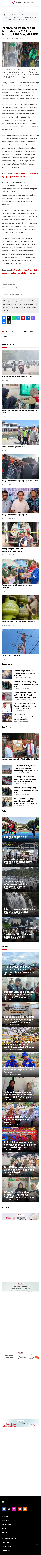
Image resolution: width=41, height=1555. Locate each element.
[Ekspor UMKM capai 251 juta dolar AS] (20, 1316)
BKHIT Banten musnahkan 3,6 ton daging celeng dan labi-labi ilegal (19, 1170)
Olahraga (6, 1550)
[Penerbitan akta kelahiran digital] (20, 1453)
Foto (4, 811)
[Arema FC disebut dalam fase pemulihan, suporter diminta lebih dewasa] (7, 707)
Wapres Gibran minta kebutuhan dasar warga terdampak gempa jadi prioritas (20, 479)
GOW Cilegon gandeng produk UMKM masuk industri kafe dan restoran (19, 1195)
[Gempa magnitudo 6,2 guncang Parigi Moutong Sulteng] (7, 674)
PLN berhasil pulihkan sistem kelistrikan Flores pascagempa (20, 654)
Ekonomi (17, 15)
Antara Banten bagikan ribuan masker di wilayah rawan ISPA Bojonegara (18, 1095)
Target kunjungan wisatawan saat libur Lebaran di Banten (16, 884)
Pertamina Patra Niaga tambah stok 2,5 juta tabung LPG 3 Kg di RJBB (19, 18)
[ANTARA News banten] (22, 3)
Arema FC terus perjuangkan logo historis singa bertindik (25, 716)
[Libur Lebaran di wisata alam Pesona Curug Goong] (20, 904)
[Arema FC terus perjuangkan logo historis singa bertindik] (7, 718)
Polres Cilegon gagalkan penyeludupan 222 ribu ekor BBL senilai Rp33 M (20, 1145)
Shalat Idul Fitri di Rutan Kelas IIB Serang (18, 935)
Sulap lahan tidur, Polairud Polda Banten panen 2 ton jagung (19, 1070)
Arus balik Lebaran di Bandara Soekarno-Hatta (18, 860)
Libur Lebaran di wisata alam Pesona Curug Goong (20, 910)
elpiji (32, 332)
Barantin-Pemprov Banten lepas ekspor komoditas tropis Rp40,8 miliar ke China (20, 757)
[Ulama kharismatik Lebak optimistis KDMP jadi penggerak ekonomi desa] (7, 696)
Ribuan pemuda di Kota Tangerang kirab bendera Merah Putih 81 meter (25, 779)
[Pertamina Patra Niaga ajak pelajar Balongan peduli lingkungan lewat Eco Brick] (20, 396)
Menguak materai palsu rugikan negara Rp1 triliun (18, 1412)
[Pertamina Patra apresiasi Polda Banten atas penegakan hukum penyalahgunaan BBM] (20, 535)
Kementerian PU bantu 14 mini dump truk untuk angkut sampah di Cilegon (19, 1045)
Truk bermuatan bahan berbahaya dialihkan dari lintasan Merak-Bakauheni (19, 969)
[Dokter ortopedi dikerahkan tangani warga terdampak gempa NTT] (20, 501)
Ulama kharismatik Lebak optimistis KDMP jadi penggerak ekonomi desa (25, 695)
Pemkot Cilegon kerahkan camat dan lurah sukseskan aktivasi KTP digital (19, 994)
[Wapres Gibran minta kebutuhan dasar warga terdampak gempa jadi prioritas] (20, 467)
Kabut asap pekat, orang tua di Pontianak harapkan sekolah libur (17, 375)
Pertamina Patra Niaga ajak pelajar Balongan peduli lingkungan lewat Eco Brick (19, 410)
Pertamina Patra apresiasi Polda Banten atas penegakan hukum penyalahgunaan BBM (20, 548)
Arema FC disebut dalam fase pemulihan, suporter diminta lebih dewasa (25, 706)
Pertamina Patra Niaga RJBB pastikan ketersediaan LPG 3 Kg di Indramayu (19, 620)
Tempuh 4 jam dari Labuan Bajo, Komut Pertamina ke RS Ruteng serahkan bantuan (20, 584)
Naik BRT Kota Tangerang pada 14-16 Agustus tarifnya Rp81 (26, 684)
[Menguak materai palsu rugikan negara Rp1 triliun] (20, 1384)
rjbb (5, 336)
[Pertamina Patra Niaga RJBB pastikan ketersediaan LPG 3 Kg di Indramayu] (20, 607)
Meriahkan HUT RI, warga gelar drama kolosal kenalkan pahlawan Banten (26, 768)
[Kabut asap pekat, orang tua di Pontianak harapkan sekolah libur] (20, 362)
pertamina (11, 332)
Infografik (6, 1207)
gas (20, 332)
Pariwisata (6, 1546)
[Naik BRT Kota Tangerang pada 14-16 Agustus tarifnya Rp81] (7, 685)
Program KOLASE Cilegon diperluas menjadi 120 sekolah (18, 1120)
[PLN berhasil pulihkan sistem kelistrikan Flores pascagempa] (20, 641)
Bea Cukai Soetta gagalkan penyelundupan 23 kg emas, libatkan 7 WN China (26, 801)
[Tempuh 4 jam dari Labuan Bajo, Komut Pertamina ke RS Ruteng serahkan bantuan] (20, 571)
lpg (25, 332)
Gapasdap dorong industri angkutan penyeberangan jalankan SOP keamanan (19, 1020)
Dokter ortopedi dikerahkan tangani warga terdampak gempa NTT (18, 513)
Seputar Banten (9, 1538)
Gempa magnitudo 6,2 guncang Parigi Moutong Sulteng (24, 673)
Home (8, 15)
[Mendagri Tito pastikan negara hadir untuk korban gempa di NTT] (20, 433)
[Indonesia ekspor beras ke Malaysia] (20, 1247)
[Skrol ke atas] (37, 1544)
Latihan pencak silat (15, 836)
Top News (6, 727)
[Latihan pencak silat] (20, 829)
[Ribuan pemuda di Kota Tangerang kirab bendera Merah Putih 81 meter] (7, 780)
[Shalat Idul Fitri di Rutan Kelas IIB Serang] (20, 929)
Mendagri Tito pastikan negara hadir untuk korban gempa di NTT (18, 445)
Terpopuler (7, 664)
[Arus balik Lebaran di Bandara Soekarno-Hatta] (20, 854)
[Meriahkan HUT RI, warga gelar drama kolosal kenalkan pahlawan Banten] (7, 769)
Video (5, 946)
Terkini (5, 1517)
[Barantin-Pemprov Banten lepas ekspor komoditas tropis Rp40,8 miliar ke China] (20, 745)
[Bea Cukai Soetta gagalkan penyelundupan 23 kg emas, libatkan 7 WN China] (7, 802)
